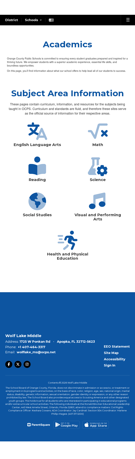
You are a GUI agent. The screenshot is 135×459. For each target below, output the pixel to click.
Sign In (109, 365)
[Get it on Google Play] (66, 425)
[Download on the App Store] (95, 425)
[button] (33, 20)
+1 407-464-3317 (31, 347)
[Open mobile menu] (128, 20)
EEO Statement (117, 347)
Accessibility (114, 359)
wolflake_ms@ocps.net (36, 352)
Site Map (111, 353)
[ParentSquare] (38, 424)
